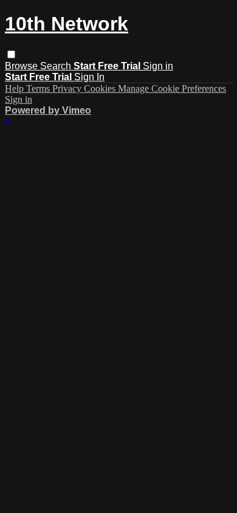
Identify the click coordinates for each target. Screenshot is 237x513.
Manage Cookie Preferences (172, 88)
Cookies (101, 88)
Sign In (89, 77)
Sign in (158, 66)
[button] (11, 54)
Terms (39, 88)
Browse (22, 66)
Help (15, 88)
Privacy (68, 88)
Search (57, 66)
